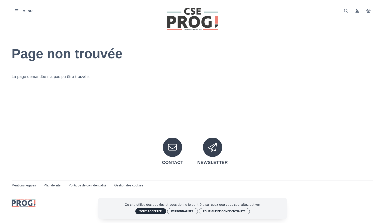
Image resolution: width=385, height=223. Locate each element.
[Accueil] (192, 19)
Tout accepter (150, 211)
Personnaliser (182, 211)
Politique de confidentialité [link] (224, 211)
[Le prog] (23, 203)
